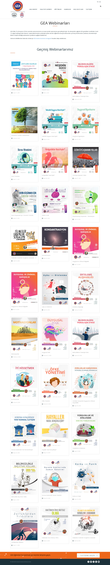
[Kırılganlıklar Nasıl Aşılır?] (55, 160)
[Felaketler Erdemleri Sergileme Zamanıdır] (86, 521)
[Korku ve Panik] (86, 477)
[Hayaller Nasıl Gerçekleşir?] (55, 430)
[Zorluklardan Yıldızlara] (24, 523)
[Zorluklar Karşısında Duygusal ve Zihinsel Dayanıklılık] (86, 382)
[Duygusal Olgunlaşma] (86, 120)
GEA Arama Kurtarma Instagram (42, 38)
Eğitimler (58, 9)
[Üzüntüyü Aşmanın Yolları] (86, 160)
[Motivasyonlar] (24, 335)
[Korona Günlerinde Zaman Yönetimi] (55, 476)
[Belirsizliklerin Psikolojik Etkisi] (86, 78)
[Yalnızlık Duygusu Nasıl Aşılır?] (55, 120)
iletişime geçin (88, 555)
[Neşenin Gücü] (55, 75)
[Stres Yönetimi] (24, 160)
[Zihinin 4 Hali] (55, 200)
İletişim (89, 9)
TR (97, 2)
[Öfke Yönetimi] (55, 382)
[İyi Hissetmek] (24, 381)
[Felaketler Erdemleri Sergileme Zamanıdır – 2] (24, 241)
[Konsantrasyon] (55, 240)
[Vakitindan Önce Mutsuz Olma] (55, 521)
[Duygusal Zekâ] (55, 334)
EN (100, 2)
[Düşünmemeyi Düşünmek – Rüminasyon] (86, 200)
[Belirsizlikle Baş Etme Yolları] (24, 477)
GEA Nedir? (33, 9)
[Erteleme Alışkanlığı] (86, 288)
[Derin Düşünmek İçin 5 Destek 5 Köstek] (24, 200)
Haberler (67, 9)
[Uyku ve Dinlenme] (55, 288)
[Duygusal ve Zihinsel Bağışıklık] (86, 243)
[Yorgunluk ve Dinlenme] (86, 429)
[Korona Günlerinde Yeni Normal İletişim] (24, 430)
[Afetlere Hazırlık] (24, 75)
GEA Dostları (78, 9)
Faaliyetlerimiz (46, 9)
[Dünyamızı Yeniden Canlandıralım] (24, 120)
